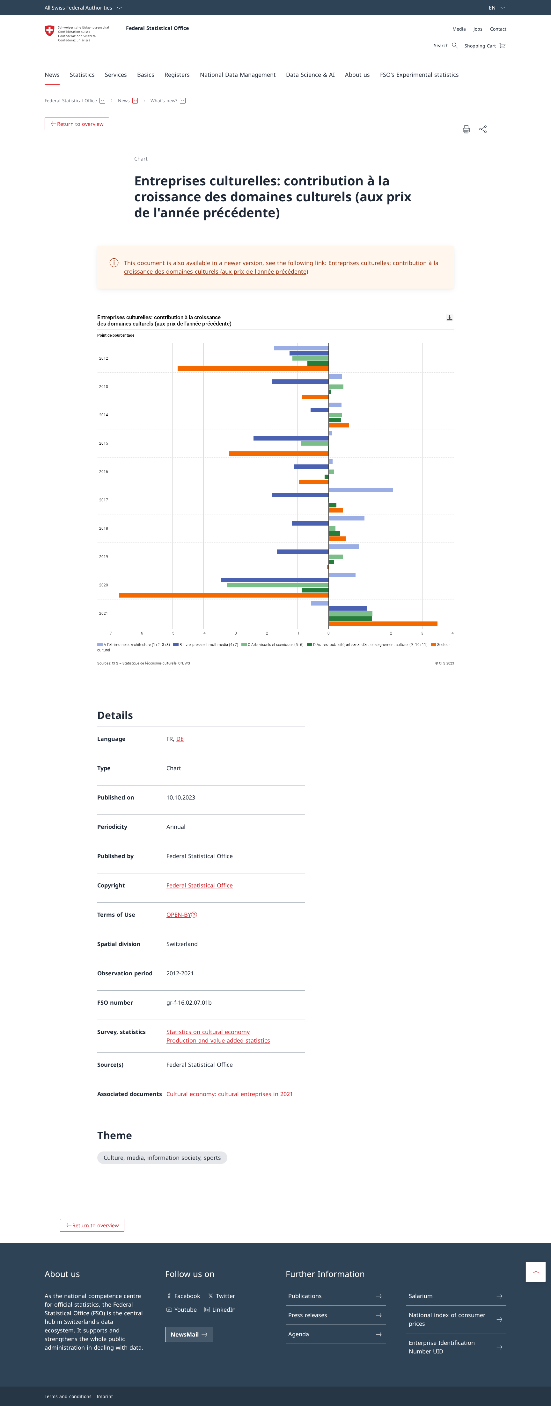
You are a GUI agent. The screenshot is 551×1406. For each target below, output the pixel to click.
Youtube (185, 1309)
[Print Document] (466, 129)
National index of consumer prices (447, 1319)
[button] (52, 74)
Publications (305, 1296)
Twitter (225, 1296)
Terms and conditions (68, 1396)
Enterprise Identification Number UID (442, 1347)
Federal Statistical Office (157, 28)
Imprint (105, 1396)
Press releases (307, 1315)
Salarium (421, 1296)
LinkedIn (224, 1309)
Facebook (187, 1296)
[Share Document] (482, 129)
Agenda (298, 1334)
